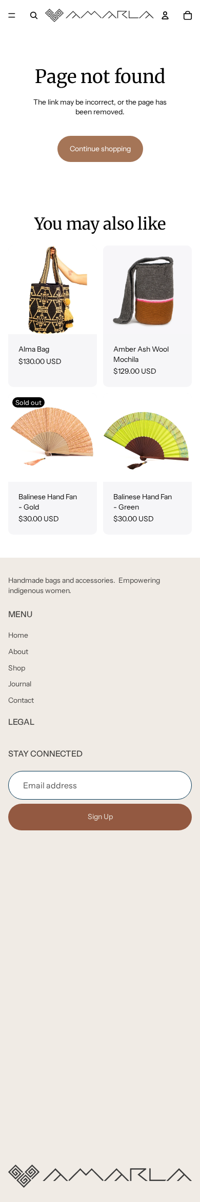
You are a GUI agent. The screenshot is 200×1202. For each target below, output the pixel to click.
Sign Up (100, 816)
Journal (19, 683)
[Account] (165, 15)
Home (18, 635)
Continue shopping (100, 148)
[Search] (34, 15)
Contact (21, 699)
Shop (16, 667)
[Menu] (12, 15)
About (18, 651)
